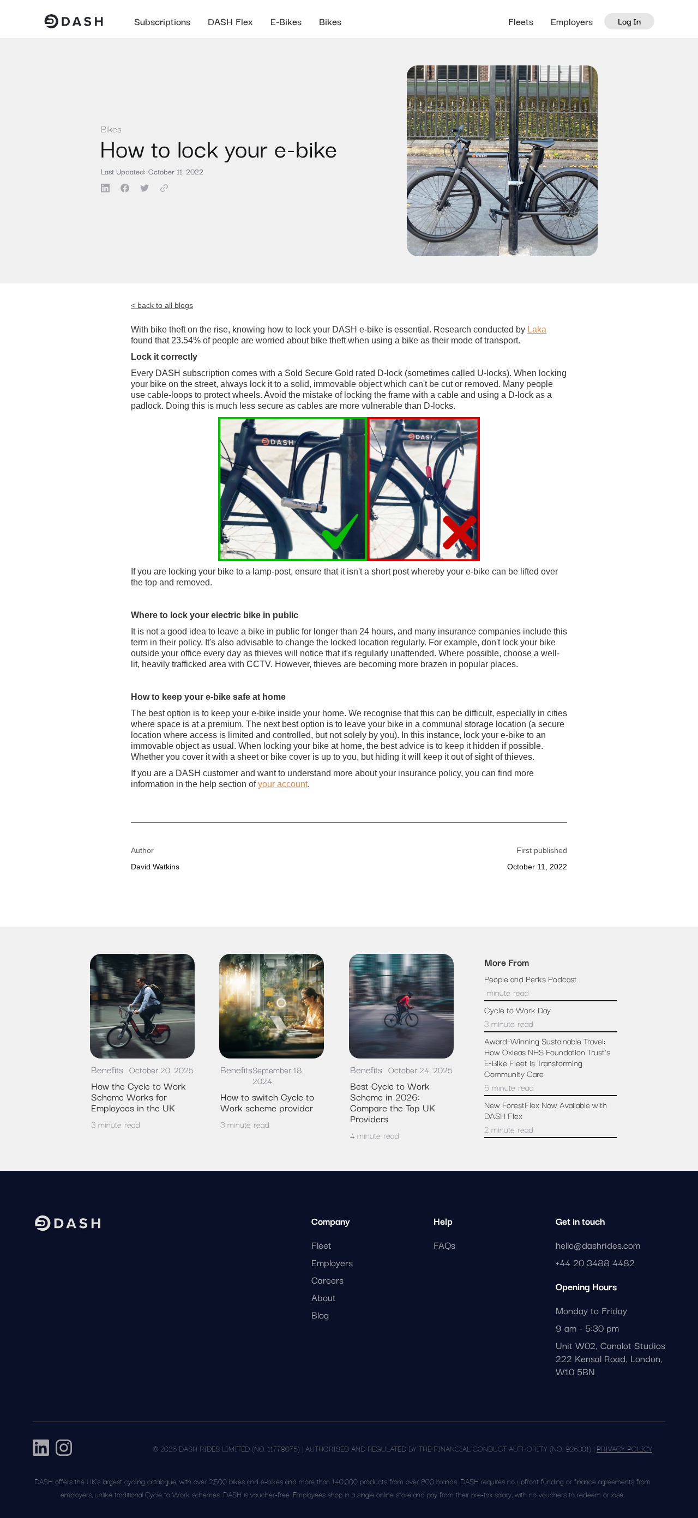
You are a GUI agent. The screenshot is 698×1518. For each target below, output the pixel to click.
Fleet (321, 1244)
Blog (320, 1314)
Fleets (520, 21)
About (323, 1297)
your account (283, 784)
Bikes (330, 21)
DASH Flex (230, 21)
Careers (327, 1279)
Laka (536, 329)
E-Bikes (286, 21)
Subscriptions (162, 21)
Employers (572, 21)
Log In (629, 20)
